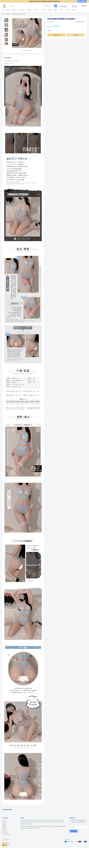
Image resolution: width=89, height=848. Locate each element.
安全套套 (50, 9)
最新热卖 (8, 9)
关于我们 (67, 9)
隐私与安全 (4, 830)
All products (8, 14)
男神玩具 (14, 9)
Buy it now (75, 35)
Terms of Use (5, 832)
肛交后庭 (61, 9)
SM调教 (55, 9)
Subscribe (73, 831)
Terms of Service (6, 833)
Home (3, 14)
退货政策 (4, 826)
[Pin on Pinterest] (79, 22)
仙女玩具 (22, 9)
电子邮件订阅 (82, 1)
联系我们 (4, 824)
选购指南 (74, 9)
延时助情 (36, 9)
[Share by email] (84, 22)
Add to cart (56, 35)
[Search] (55, 6)
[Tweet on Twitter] (81, 22)
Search (3, 820)
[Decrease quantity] (53, 30)
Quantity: (49, 30)
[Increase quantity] (59, 30)
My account (74, 6)
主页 (3, 9)
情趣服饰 (29, 9)
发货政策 (4, 828)
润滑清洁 (44, 9)
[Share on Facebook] (77, 22)
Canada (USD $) (6, 839)
